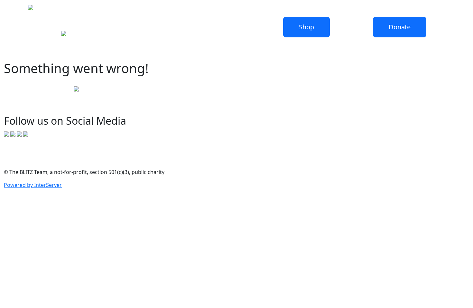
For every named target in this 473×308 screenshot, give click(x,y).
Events (173, 9)
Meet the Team (141, 9)
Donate (68, 9)
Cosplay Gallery (228, 9)
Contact (195, 9)
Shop (88, 9)
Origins (109, 9)
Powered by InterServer (33, 184)
